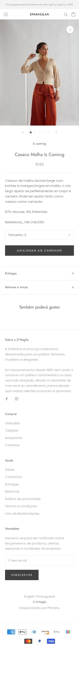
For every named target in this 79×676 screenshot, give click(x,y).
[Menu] (6, 14)
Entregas (11, 273)
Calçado (12, 430)
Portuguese (46, 596)
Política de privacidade (23, 499)
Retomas (12, 491)
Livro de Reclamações (22, 513)
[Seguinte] (56, 132)
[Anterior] (22, 132)
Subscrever (21, 575)
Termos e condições (21, 506)
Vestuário (12, 423)
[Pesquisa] (66, 14)
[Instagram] (16, 398)
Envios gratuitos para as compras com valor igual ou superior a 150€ (39, 4)
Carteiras (12, 445)
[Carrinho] (73, 14)
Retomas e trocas (16, 287)
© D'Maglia (39, 602)
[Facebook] (6, 398)
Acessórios (13, 438)
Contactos (13, 477)
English (29, 596)
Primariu (53, 608)
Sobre (9, 469)
